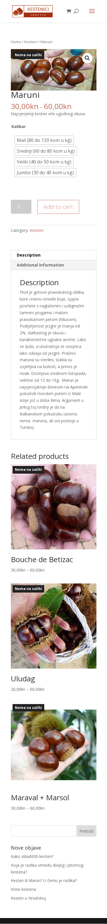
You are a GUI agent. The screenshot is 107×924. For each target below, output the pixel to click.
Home (16, 41)
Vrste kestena (23, 889)
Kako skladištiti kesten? (32, 856)
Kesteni (30, 41)
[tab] (54, 255)
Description (29, 255)
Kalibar (18, 126)
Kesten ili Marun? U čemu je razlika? (44, 880)
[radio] (44, 140)
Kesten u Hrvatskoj (28, 898)
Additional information (40, 265)
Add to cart (58, 207)
